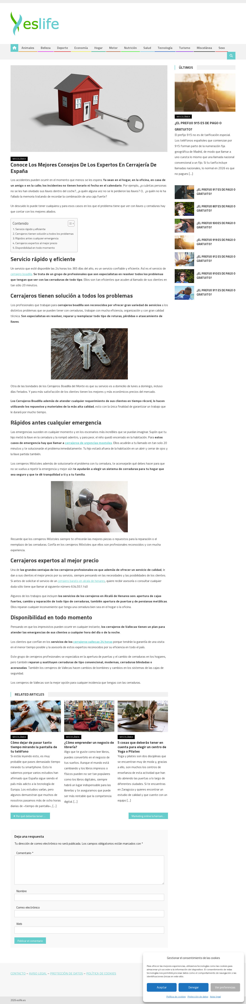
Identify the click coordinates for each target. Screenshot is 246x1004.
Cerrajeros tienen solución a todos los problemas (44, 234)
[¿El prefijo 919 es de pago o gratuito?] (184, 242)
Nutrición (130, 47)
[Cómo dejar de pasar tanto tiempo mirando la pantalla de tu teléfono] (36, 716)
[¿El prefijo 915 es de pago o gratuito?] (205, 92)
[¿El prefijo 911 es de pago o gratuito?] (184, 293)
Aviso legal (215, 996)
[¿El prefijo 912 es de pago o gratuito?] (184, 259)
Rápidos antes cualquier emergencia (36, 238)
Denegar (194, 987)
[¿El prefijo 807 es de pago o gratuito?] (184, 209)
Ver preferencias (225, 987)
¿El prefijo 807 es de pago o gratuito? (216, 208)
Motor (113, 47)
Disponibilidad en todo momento (35, 248)
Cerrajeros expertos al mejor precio (36, 243)
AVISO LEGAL (38, 973)
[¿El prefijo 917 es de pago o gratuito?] (184, 192)
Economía (81, 47)
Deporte (62, 47)
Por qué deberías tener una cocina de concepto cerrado (33, 816)
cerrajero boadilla (21, 274)
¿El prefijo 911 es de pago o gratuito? (216, 292)
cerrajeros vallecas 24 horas (92, 641)
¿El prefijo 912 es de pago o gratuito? (216, 258)
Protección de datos (198, 996)
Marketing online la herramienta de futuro (150, 816)
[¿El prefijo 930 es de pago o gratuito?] (184, 226)
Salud (147, 47)
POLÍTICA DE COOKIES (101, 973)
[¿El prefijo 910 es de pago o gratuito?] (184, 276)
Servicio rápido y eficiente (30, 229)
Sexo (222, 47)
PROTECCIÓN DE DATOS (66, 973)
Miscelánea (204, 47)
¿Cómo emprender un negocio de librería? (89, 744)
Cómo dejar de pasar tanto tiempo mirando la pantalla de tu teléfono (34, 747)
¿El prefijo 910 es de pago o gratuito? (216, 275)
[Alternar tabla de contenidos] (69, 223)
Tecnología (165, 47)
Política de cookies (176, 996)
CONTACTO (18, 973)
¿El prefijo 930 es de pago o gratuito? (216, 225)
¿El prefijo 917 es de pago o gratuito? (216, 191)
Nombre (21, 891)
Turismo (184, 47)
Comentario (24, 853)
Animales (28, 47)
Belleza (46, 47)
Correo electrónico (28, 907)
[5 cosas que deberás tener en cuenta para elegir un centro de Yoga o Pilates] (143, 716)
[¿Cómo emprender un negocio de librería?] (89, 716)
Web (19, 923)
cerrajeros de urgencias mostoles (88, 442)
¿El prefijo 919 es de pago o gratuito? (216, 242)
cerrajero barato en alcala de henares (81, 581)
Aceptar (162, 987)
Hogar (98, 47)
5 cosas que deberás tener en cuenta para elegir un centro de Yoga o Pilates (142, 747)
